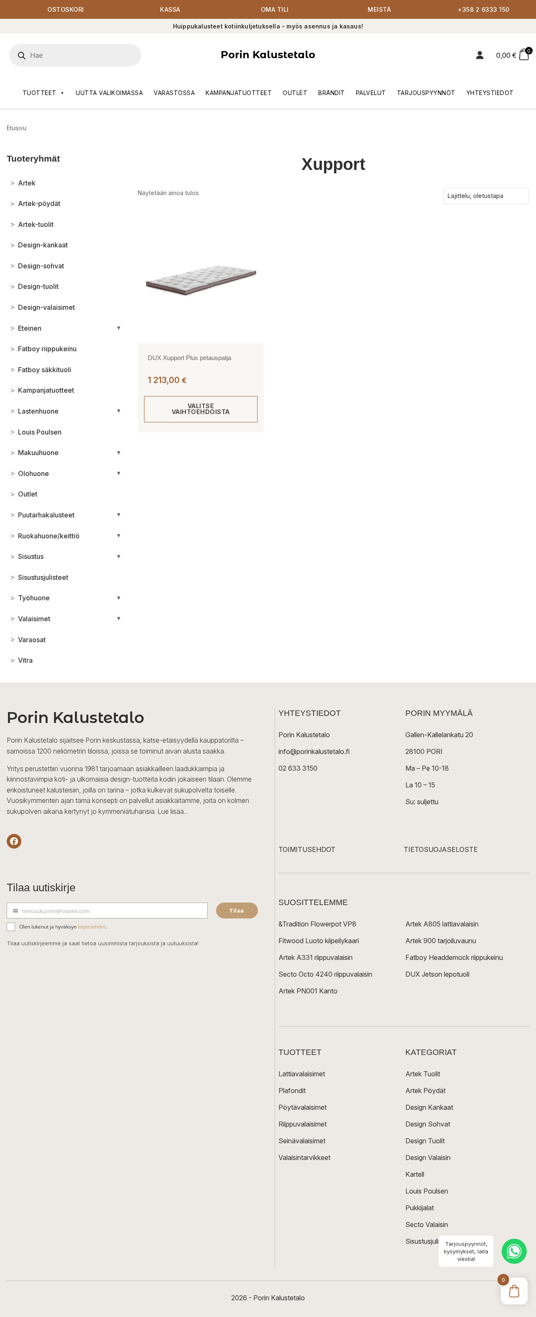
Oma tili (275, 9)
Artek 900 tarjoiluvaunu (440, 940)
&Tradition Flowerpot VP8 (317, 924)
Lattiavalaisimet (301, 1074)
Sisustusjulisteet (429, 1241)
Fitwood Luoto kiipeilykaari (318, 940)
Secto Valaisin (426, 1224)
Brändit (331, 92)
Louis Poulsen (426, 1191)
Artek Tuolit (422, 1074)
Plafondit (292, 1090)
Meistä (379, 9)
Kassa (170, 9)
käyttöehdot (92, 926)
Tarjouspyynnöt (426, 92)
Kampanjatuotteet (239, 92)
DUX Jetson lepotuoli (437, 974)
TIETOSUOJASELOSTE (441, 849)
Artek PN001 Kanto (308, 991)
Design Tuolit (425, 1141)
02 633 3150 (297, 768)
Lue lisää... (172, 811)
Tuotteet (40, 92)
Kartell (414, 1174)
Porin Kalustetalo (268, 55)
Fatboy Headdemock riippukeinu (454, 957)
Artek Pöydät (425, 1090)
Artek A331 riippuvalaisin (315, 957)
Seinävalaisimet (301, 1141)
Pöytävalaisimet (302, 1107)
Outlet (295, 92)
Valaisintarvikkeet (304, 1157)
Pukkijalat (419, 1208)
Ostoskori (65, 9)
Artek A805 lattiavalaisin (442, 924)
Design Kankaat (429, 1107)
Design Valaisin (428, 1157)
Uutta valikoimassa (109, 92)
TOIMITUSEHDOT (306, 849)
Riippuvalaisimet (302, 1124)
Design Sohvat (427, 1124)
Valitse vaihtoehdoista (201, 408)
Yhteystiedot (490, 92)
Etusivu (16, 127)
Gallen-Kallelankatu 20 (439, 735)
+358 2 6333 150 (484, 9)
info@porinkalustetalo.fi (314, 751)
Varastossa (174, 92)
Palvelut (371, 92)
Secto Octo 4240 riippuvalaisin (325, 974)
